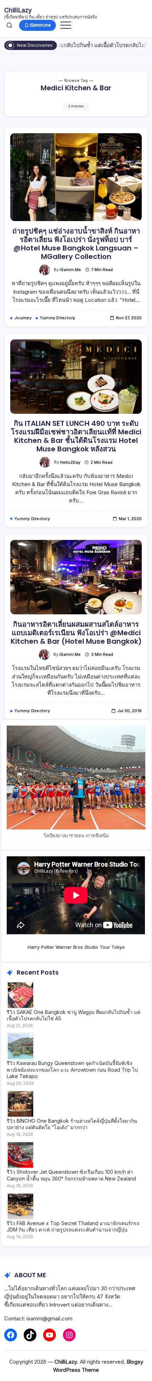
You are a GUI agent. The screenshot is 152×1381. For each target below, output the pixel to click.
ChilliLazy (18, 10)
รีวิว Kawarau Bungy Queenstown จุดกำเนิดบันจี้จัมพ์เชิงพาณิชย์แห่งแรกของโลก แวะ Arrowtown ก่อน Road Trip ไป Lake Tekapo (72, 1069)
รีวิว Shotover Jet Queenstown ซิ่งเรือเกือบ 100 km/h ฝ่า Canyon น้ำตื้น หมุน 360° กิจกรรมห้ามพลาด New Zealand (71, 1175)
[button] (9, 25)
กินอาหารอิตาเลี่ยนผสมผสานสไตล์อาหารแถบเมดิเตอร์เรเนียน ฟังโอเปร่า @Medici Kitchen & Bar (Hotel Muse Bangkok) (76, 632)
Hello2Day (70, 462)
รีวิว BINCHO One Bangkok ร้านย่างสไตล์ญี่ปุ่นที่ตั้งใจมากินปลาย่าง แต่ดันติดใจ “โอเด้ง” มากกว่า (72, 1124)
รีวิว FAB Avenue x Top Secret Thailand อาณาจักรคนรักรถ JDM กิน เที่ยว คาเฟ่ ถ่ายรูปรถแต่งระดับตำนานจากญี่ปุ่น (73, 1226)
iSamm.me (70, 269)
